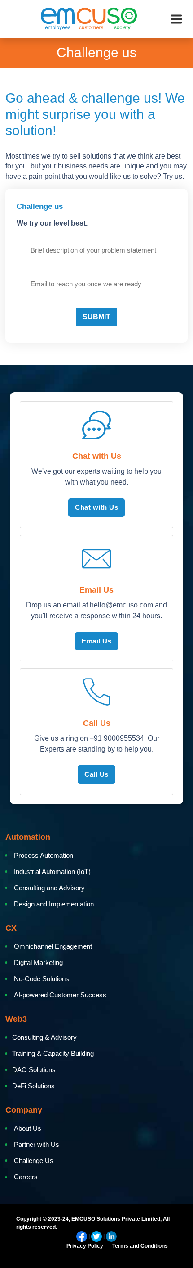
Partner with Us (36, 1144)
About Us (27, 1128)
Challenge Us (33, 1160)
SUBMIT (96, 317)
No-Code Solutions (41, 979)
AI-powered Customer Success (60, 995)
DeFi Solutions (34, 1086)
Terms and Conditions (140, 1246)
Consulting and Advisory (49, 888)
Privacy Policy (84, 1246)
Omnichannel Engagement (53, 946)
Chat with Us (96, 507)
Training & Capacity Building (53, 1053)
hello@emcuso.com (121, 605)
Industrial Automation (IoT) (52, 871)
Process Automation (43, 855)
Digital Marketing (38, 962)
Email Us (96, 641)
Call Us (96, 774)
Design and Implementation (54, 904)
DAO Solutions (34, 1069)
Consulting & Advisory (44, 1037)
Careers (26, 1177)
